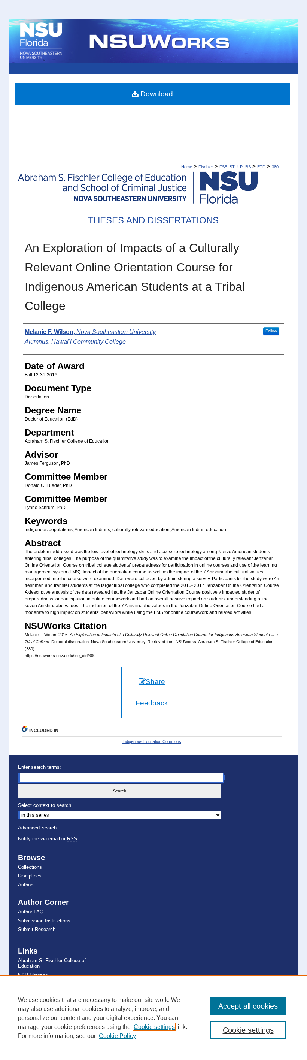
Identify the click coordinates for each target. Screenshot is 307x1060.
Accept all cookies (248, 1006)
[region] (153, 1017)
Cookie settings (154, 1027)
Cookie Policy (117, 1036)
